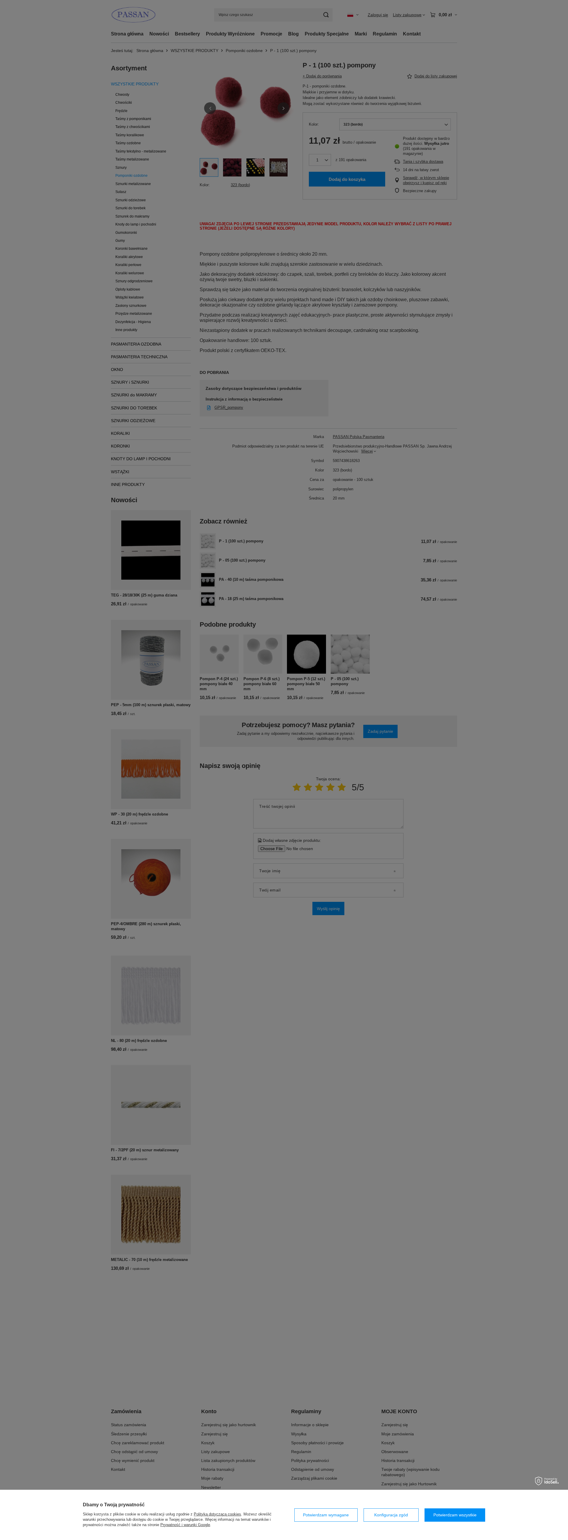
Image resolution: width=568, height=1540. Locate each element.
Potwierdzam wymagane (326, 1515)
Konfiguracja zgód (391, 1515)
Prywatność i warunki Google (185, 1525)
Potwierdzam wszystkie (455, 1515)
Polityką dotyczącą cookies (217, 1514)
